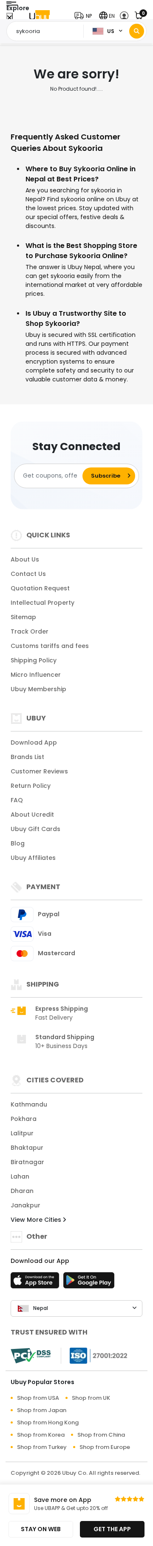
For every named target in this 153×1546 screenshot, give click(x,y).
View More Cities (37, 1219)
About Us (25, 559)
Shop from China (101, 1435)
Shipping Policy (34, 660)
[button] (85, 16)
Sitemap (23, 617)
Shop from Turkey (42, 1447)
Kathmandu (29, 1104)
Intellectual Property (42, 602)
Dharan (22, 1191)
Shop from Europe (104, 1447)
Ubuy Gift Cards (35, 829)
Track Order (29, 631)
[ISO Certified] (94, 1355)
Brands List (27, 757)
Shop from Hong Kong (48, 1422)
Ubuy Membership (38, 689)
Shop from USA (38, 1398)
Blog (18, 843)
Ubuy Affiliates (33, 858)
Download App (34, 742)
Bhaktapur (27, 1147)
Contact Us (28, 574)
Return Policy (31, 785)
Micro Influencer (36, 674)
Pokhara (24, 1119)
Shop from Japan (41, 1410)
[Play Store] (88, 1282)
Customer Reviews (39, 771)
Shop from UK (91, 1398)
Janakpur (25, 1205)
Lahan (20, 1176)
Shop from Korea (41, 1435)
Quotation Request (40, 588)
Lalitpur (22, 1133)
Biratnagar (27, 1162)
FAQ (17, 800)
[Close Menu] (9, 18)
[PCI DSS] (31, 1355)
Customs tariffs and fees (50, 646)
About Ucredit (32, 814)
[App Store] (36, 1282)
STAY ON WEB (41, 1529)
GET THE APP (112, 1529)
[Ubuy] (39, 16)
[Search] (136, 31)
